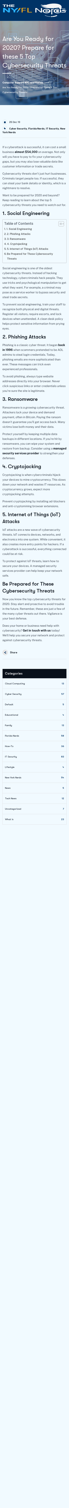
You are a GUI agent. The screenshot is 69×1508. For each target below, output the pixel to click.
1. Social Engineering (19, 229)
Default (34, 704)
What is (34, 819)
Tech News (34, 798)
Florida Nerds (36, 128)
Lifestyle (34, 767)
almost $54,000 (26, 152)
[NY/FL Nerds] (34, 10)
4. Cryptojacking (17, 243)
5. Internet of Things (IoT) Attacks (27, 248)
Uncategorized (34, 808)
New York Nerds (34, 777)
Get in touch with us (37, 630)
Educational (34, 714)
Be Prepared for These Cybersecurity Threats (30, 256)
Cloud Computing (34, 683)
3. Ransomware (16, 238)
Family (34, 725)
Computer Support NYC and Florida (22, 82)
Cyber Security (18, 128)
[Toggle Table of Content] (59, 224)
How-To (34, 746)
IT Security (52, 128)
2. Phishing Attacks (18, 234)
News (34, 788)
